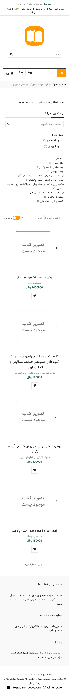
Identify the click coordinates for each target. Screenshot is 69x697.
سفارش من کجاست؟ (43, 9)
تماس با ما (34, 12)
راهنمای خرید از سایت (49, 657)
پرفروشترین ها (22, 675)
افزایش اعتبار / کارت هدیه (19, 9)
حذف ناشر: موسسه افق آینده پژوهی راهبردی (40, 102)
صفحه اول (49, 675)
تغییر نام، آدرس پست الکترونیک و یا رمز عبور (38, 626)
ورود (7, 73)
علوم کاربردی (53, 146)
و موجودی (7, 218)
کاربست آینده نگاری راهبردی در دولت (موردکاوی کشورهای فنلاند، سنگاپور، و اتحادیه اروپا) (34, 362)
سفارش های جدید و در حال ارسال (27, 595)
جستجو (57, 84)
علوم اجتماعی (52, 140)
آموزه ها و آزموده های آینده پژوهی (34, 530)
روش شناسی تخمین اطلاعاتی (34, 277)
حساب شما (59, 9)
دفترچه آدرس (54, 630)
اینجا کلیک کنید (20, 653)
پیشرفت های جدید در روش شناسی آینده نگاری (34, 448)
